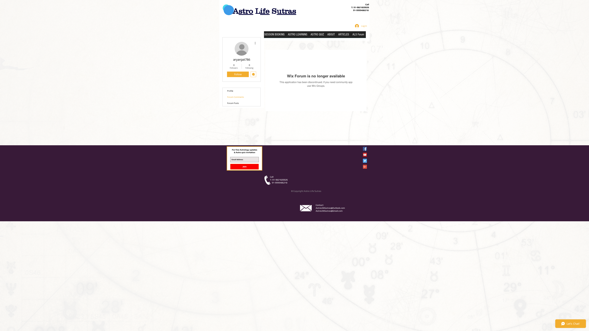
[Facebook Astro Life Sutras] (365, 149)
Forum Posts (233, 103)
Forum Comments (235, 97)
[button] (297, 35)
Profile (230, 90)
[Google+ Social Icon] (365, 167)
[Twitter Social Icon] (365, 161)
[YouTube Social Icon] (365, 155)
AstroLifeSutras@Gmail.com (329, 211)
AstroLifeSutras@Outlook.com (330, 208)
